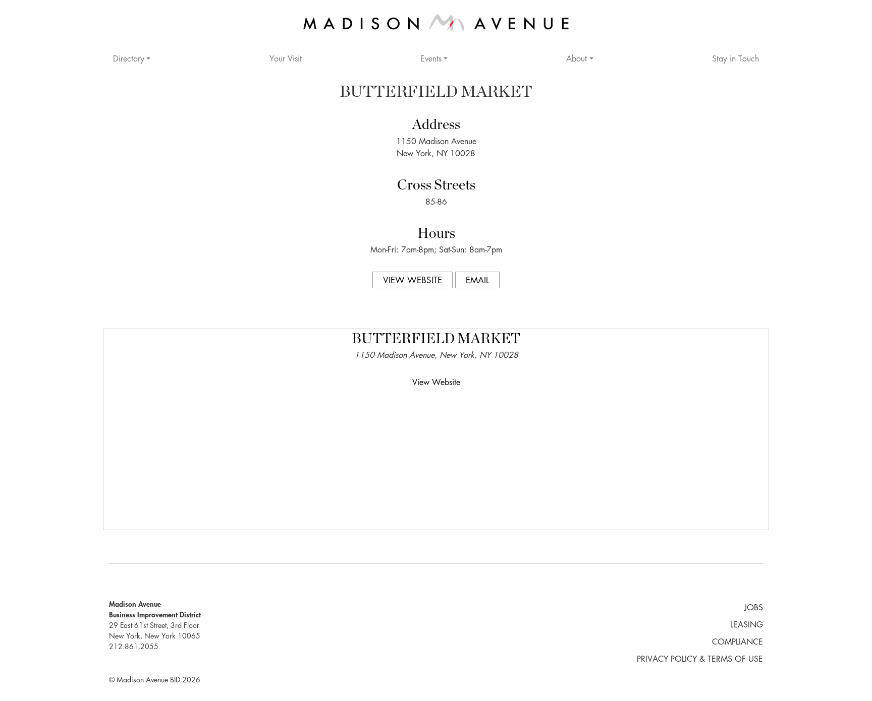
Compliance (737, 643)
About (576, 59)
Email (477, 281)
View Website (412, 281)
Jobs (753, 608)
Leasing (746, 625)
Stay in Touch (735, 59)
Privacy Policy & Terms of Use (700, 660)
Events (431, 59)
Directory (128, 59)
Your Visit (285, 59)
